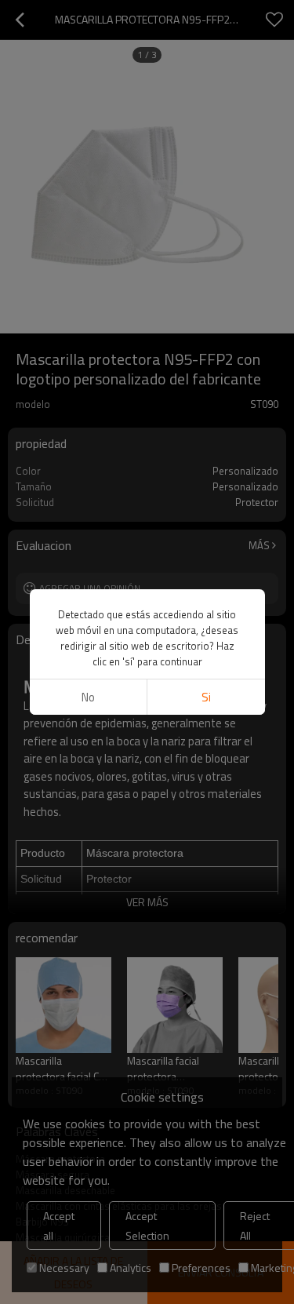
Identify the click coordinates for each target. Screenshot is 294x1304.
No (88, 697)
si (206, 697)
